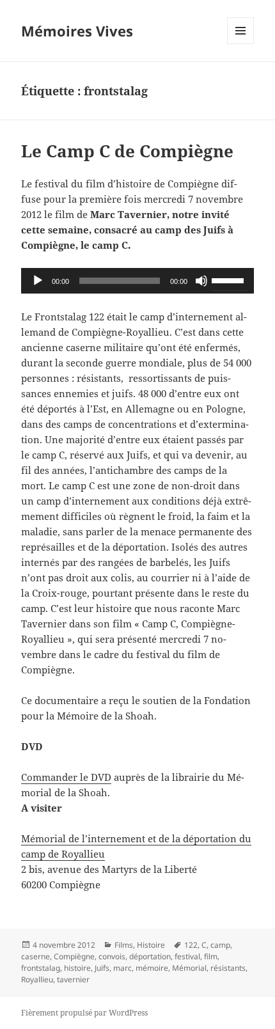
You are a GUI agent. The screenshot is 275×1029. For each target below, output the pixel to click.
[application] (137, 281)
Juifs (102, 967)
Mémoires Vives (77, 30)
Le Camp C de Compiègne (127, 150)
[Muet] (201, 280)
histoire (77, 967)
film (210, 956)
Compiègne (74, 956)
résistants (228, 967)
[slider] (230, 279)
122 (191, 944)
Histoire (151, 944)
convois (111, 956)
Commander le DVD (66, 777)
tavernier (73, 979)
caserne (35, 956)
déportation (150, 956)
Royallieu (37, 979)
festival (187, 956)
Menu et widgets (241, 43)
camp (220, 944)
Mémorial (189, 967)
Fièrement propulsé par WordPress (84, 1012)
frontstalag (40, 967)
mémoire (152, 967)
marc (122, 967)
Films (123, 944)
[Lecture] (37, 280)
